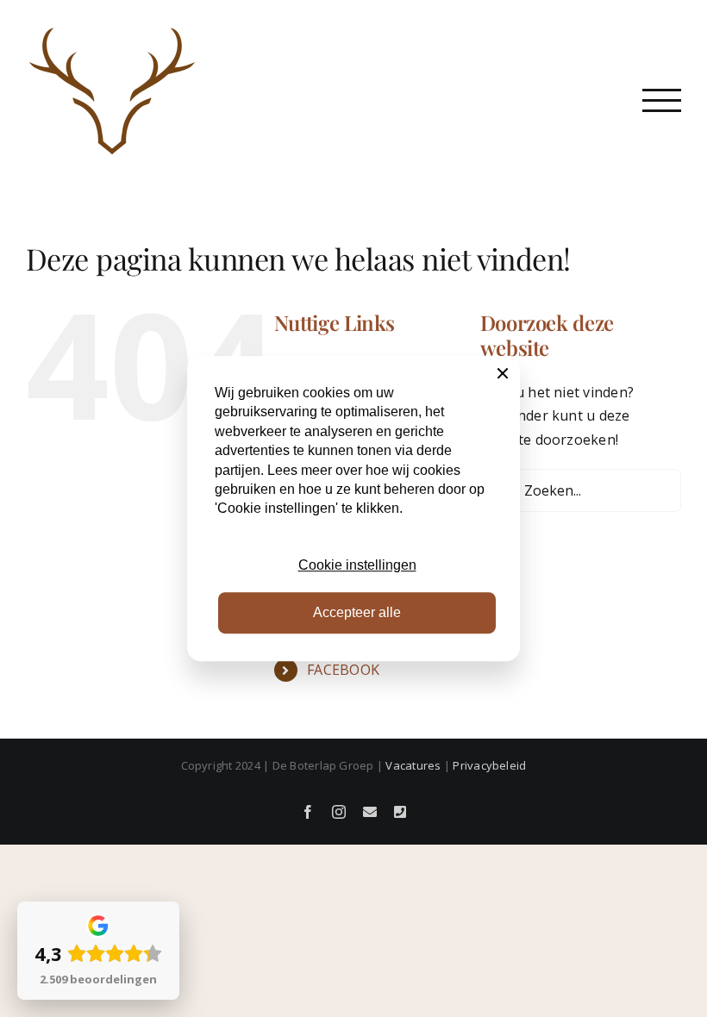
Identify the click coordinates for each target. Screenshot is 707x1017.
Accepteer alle (357, 612)
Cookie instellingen (357, 565)
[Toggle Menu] (662, 100)
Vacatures (413, 765)
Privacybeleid (489, 765)
